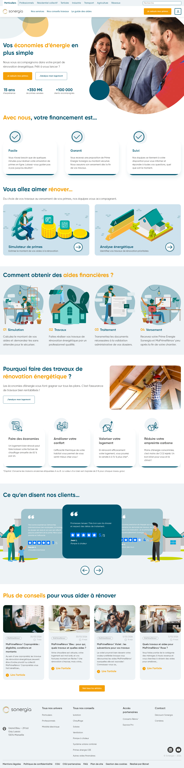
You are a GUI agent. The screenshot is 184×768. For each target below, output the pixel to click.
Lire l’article (15, 675)
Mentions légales (12, 764)
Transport (89, 3)
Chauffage (78, 721)
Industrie (76, 3)
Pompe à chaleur (81, 738)
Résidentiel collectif (47, 3)
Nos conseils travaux (58, 11)
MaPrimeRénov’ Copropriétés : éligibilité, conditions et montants (23, 648)
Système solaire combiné (85, 744)
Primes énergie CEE (82, 750)
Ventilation (78, 733)
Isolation (77, 715)
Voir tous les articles (92, 688)
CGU (57, 764)
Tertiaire (65, 3)
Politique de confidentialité (38, 764)
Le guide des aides (82, 11)
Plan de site (97, 764)
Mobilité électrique (50, 727)
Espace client (178, 11)
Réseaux (115, 3)
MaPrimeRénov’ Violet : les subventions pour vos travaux (113, 646)
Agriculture (102, 3)
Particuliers (10, 3)
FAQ (85, 764)
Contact (160, 708)
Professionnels (26, 3)
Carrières (159, 721)
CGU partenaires (72, 764)
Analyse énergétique (116, 247)
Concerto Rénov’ (130, 719)
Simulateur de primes (25, 247)
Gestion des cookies (116, 764)
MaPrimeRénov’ (13, 638)
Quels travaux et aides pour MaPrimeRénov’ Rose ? (158, 646)
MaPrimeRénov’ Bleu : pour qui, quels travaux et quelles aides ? (68, 646)
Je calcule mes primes (157, 11)
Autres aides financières (84, 756)
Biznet (145, 764)
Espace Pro (128, 725)
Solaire (76, 727)
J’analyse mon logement (51, 76)
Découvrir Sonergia (164, 715)
